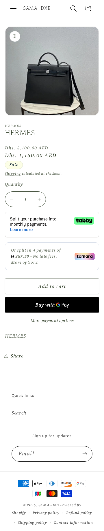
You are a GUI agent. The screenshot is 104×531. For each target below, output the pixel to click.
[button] (13, 8)
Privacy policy (46, 512)
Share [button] (17, 356)
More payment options (52, 320)
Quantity (14, 184)
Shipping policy (32, 522)
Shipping (13, 173)
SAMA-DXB (48, 505)
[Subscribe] (84, 454)
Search (19, 413)
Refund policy (79, 512)
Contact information (73, 522)
